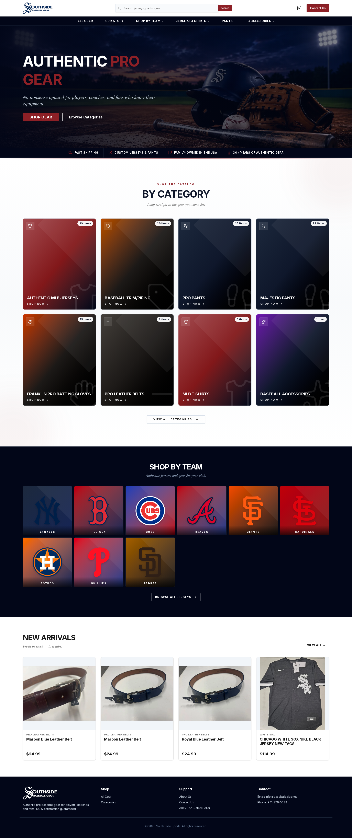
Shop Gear (41, 117)
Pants (227, 21)
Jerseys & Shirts (191, 21)
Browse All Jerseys (173, 597)
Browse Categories (86, 117)
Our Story (114, 21)
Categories (108, 802)
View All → (316, 645)
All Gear (85, 21)
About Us (185, 796)
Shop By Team (148, 21)
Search (225, 8)
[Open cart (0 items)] (299, 8)
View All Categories (172, 419)
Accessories (259, 21)
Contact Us (318, 8)
